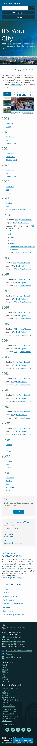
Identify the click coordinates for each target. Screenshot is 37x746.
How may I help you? (23, 740)
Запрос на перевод (9, 709)
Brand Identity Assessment (13, 615)
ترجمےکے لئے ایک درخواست (11, 716)
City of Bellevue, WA (11, 3)
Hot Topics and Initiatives (13, 604)
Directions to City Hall (12, 637)
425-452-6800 (9, 639)
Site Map (21, 743)
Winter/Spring (11, 143)
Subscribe (19, 512)
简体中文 (5, 670)
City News (7, 593)
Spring (8, 127)
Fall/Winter (10, 137)
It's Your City (7, 607)
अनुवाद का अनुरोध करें (8, 697)
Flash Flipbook (25, 209)
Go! (32, 8)
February (9, 193)
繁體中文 (5, 672)
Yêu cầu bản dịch (8, 718)
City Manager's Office (11, 46)
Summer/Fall (10, 124)
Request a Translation (10, 688)
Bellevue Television (10, 596)
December (10, 478)
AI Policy (30, 743)
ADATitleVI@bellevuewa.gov (12, 578)
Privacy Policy (11, 743)
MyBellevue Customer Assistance (19, 651)
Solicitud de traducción (11, 711)
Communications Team (12, 589)
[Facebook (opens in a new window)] (13, 730)
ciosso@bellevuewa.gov (13, 543)
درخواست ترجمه (7, 704)
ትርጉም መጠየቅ (7, 721)
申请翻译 (5, 693)
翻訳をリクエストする (10, 700)
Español (13, 231)
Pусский (13, 243)
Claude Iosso (15, 85)
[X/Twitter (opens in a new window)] (23, 730)
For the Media (8, 600)
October (9, 203)
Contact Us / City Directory (14, 644)
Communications (28, 46)
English (4, 665)
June (7, 190)
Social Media (8, 611)
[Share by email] (29, 69)
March (8, 467)
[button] (35, 69)
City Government (14, 44)
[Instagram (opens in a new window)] (18, 730)
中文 (11, 234)
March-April (10, 487)
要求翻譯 (5, 695)
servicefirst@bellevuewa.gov (12, 568)
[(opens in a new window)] (7, 730)
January (9, 490)
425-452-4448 (9, 536)
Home (4, 44)
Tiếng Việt (14, 237)
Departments (29, 44)
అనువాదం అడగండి (8, 714)
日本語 (4, 674)
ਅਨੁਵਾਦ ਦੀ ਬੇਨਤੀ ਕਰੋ (8, 707)
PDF (15, 209)
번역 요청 (5, 702)
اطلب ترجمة (6, 690)
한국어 (12, 240)
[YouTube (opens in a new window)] (29, 730)
